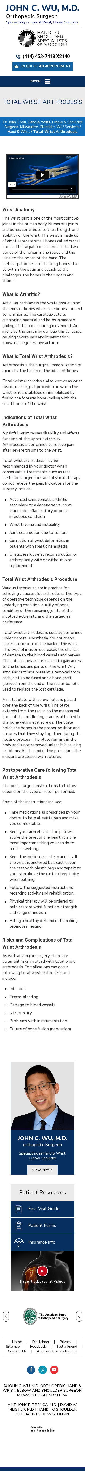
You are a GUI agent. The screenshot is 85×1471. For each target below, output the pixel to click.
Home (17, 1341)
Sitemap (13, 1346)
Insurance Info (41, 1242)
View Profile (42, 1170)
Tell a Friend (66, 1346)
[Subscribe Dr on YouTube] (54, 1370)
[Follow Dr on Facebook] (31, 1370)
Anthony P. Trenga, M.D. (32, 1404)
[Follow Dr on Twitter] (42, 1370)
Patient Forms (42, 1225)
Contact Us (17, 1351)
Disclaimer (40, 1341)
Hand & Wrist (18, 131)
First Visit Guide (44, 1208)
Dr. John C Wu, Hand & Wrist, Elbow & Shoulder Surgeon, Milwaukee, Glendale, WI (42, 124)
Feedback (38, 1346)
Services (72, 126)
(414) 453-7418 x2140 (46, 56)
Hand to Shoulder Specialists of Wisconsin (46, 1412)
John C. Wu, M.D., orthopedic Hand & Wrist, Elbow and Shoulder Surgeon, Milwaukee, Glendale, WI (42, 1390)
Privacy (65, 1341)
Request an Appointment (46, 66)
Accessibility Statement (57, 1351)
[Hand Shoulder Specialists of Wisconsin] (42, 38)
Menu (35, 81)
